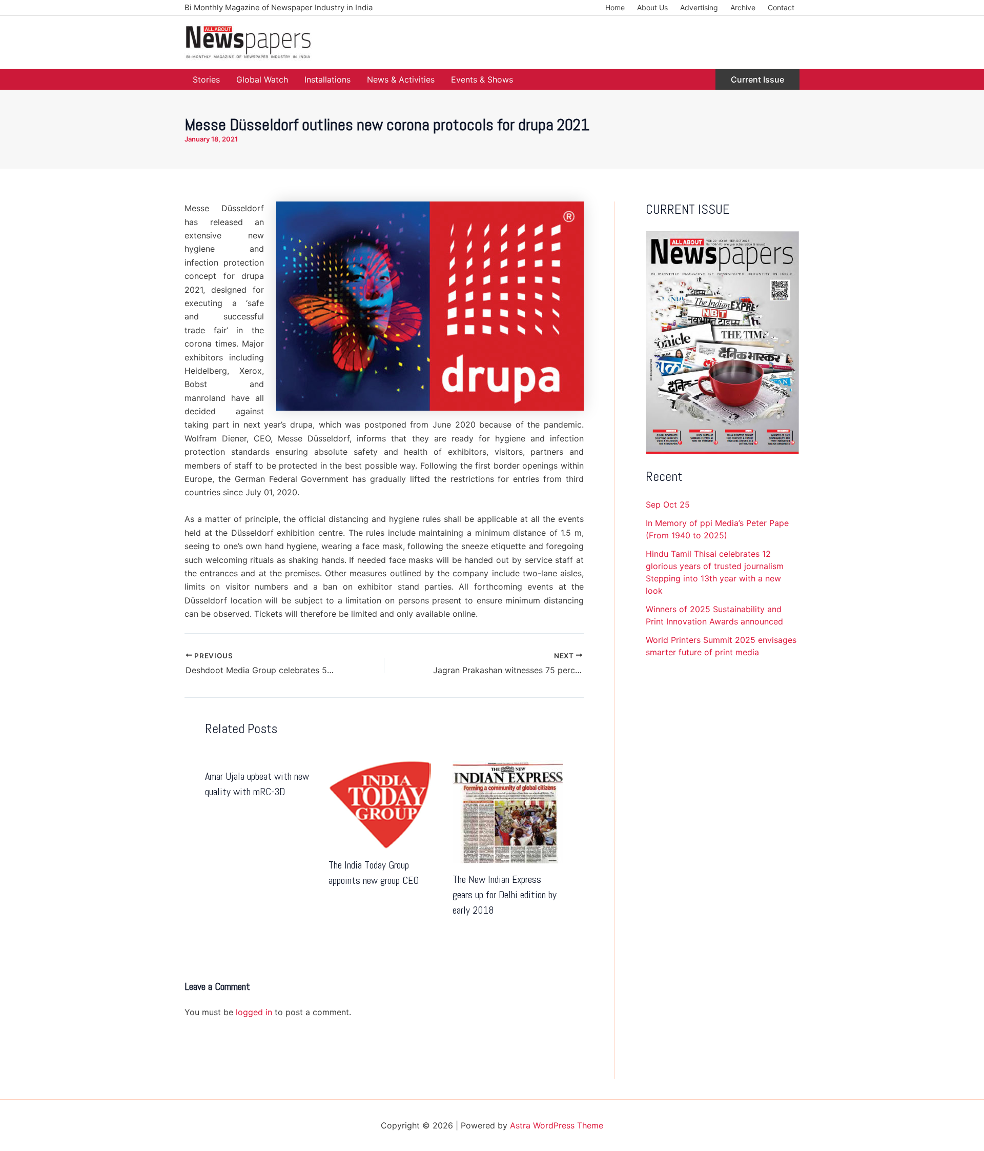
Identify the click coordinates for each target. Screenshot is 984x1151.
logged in (254, 1012)
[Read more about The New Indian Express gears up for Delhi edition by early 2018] (508, 811)
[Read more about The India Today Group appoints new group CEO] (380, 803)
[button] (757, 79)
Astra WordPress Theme (556, 1125)
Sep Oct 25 (668, 504)
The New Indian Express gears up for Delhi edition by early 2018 (505, 895)
